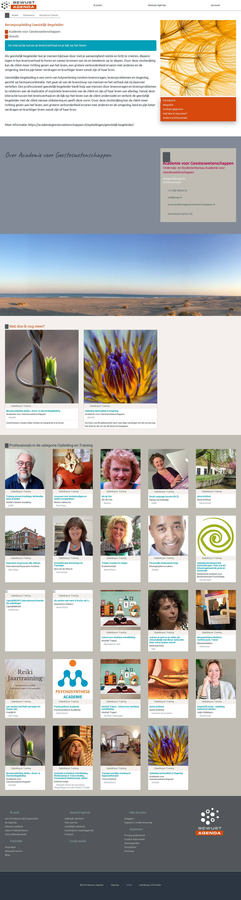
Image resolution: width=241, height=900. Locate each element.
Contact (69, 834)
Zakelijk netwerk (74, 818)
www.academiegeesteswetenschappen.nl (191, 204)
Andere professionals (175, 117)
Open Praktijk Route (16, 830)
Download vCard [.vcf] (179, 213)
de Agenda (11, 822)
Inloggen (129, 818)
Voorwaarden (132, 843)
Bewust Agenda (157, 5)
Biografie (168, 104)
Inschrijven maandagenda (79, 830)
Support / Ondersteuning (138, 822)
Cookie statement (134, 839)
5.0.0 (129, 885)
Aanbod (15, 15)
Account (215, 5)
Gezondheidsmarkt (16, 834)
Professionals (28, 15)
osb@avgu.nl (174, 197)
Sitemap (129, 851)
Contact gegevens (173, 109)
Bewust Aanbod (14, 826)
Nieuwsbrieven (13, 851)
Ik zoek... (98, 5)
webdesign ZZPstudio (150, 885)
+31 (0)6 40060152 (177, 190)
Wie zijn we (71, 822)
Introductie (169, 100)
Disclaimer (130, 847)
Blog (7, 855)
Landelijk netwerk (75, 826)
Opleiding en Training (48, 15)
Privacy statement (134, 835)
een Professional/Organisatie (21, 818)
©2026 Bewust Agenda (91, 885)
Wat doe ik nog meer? (175, 113)
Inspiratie (10, 847)
